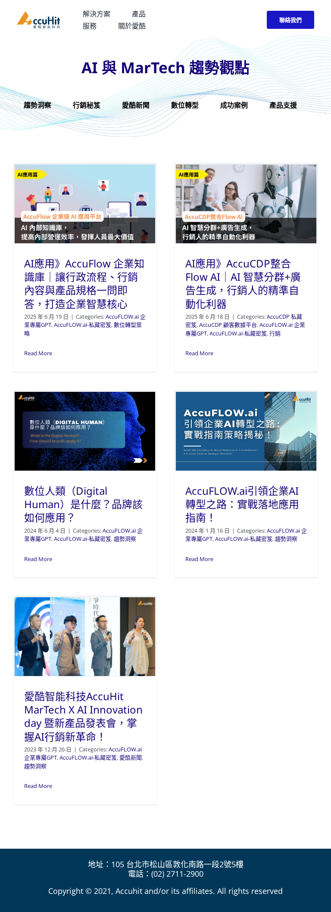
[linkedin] (251, 20)
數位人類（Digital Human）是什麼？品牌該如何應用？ (83, 504)
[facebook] (220, 20)
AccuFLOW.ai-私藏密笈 (82, 325)
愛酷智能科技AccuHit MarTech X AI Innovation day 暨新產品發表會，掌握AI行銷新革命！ (83, 716)
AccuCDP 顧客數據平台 (228, 325)
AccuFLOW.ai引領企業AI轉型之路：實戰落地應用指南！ (242, 504)
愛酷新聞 (130, 757)
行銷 (275, 333)
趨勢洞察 (125, 539)
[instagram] (235, 20)
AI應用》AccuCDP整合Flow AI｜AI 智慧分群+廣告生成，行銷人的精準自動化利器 (243, 283)
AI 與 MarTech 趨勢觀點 (165, 67)
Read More (38, 353)
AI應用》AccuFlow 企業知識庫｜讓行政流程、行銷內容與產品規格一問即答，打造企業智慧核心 (84, 283)
